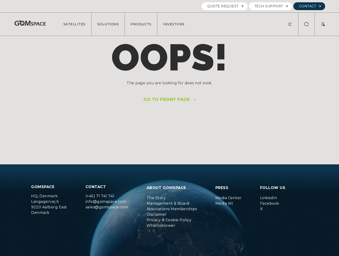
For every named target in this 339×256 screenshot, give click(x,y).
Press (222, 188)
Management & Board (168, 203)
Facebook (269, 203)
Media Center (228, 198)
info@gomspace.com (106, 201)
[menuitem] (172, 198)
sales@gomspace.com (107, 207)
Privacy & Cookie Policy (169, 220)
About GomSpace (166, 188)
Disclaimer (157, 214)
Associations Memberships (172, 209)
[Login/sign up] (320, 24)
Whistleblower (161, 225)
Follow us (272, 188)
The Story (156, 198)
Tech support (269, 6)
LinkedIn (268, 198)
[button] (293, 24)
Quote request (222, 6)
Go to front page (166, 99)
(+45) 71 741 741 (100, 196)
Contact (307, 6)
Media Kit (224, 203)
